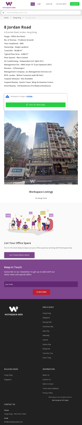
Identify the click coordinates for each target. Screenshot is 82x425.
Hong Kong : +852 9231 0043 (15, 414)
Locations (74, 4)
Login (39, 4)
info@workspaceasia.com (13, 422)
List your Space (61, 4)
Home (6, 18)
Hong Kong (17, 18)
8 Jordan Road (30, 18)
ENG (32, 4)
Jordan (29, 96)
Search (48, 4)
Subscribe (41, 292)
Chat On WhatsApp (37, 105)
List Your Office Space (19, 255)
